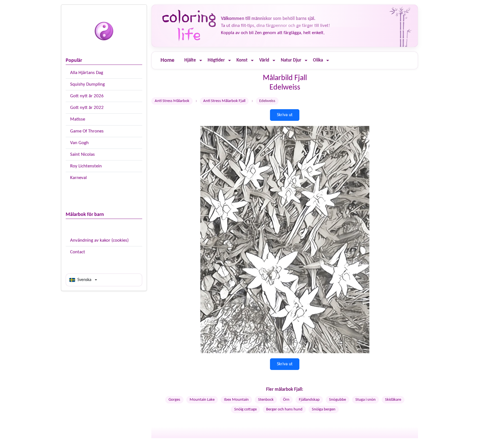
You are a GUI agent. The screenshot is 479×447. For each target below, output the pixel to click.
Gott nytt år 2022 (87, 107)
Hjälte (190, 60)
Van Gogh (79, 143)
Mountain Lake (202, 400)
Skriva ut (284, 115)
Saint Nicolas (82, 154)
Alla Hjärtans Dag (86, 72)
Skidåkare (393, 400)
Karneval (78, 177)
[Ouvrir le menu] (201, 60)
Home (167, 60)
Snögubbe (337, 400)
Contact (77, 252)
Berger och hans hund (284, 409)
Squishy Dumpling (87, 84)
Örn (286, 400)
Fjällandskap (309, 400)
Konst (242, 60)
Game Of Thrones (87, 131)
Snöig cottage (245, 409)
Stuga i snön (365, 400)
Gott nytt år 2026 (87, 96)
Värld (264, 60)
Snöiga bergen (323, 409)
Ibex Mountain (236, 400)
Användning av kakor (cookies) (99, 240)
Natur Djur (291, 60)
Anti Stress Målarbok (172, 101)
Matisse (77, 119)
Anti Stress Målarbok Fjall (224, 101)
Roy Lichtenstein (86, 166)
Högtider (216, 60)
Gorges (174, 400)
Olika (318, 60)
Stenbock (266, 400)
